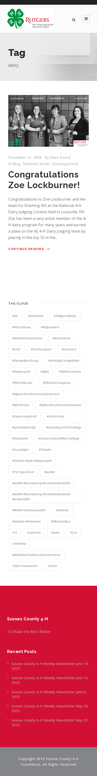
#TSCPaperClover (23, 472)
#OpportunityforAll (24, 416)
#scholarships (55, 416)
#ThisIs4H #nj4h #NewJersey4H (32, 461)
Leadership (19, 544)
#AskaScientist (62, 338)
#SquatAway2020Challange (63, 427)
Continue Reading (26, 249)
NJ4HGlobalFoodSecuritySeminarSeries (36, 555)
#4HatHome (35, 316)
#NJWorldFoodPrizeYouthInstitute (60, 405)
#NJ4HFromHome (70, 372)
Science (52, 566)
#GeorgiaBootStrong (25, 361)
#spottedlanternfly (24, 427)
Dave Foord (60, 157)
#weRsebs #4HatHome (26, 521)
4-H (14, 532)
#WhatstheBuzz (60, 521)
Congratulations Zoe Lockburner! (44, 179)
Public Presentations (25, 566)
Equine (55, 532)
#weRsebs (62, 510)
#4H (15, 316)
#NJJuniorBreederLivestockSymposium (36, 394)
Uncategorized (65, 164)
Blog (16, 164)
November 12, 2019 (24, 157)
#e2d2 (16, 349)
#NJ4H (45, 372)
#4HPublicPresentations (27, 338)
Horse (73, 532)
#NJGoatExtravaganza (57, 383)
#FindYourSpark (41, 349)
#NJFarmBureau (22, 383)
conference (34, 532)
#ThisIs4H (45, 450)
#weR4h (49, 472)
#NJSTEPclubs (20, 405)
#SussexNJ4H (20, 450)
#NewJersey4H (21, 372)
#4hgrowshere (50, 327)
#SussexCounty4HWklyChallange (58, 438)
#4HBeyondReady (65, 316)
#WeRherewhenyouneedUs (29, 510)
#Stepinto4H (20, 438)
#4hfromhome (21, 327)
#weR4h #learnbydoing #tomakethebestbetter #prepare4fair (41, 496)
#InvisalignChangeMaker (64, 361)
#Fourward (69, 349)
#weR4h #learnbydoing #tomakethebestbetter (41, 483)
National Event (36, 164)
